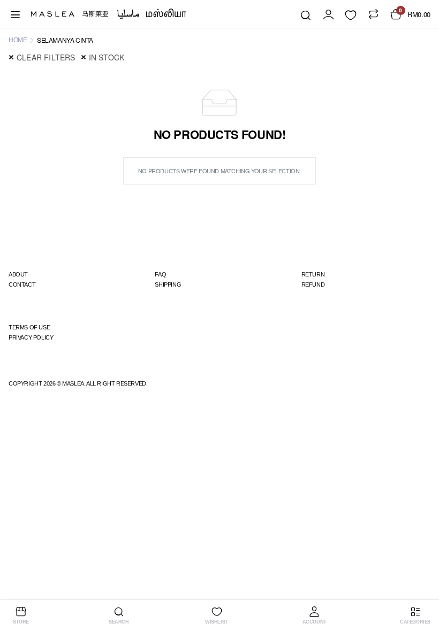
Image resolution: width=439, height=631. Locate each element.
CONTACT (22, 284)
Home (18, 39)
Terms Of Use (29, 327)
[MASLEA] (108, 14)
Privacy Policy (31, 337)
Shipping (168, 284)
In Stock (107, 57)
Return (313, 274)
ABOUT (18, 274)
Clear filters (46, 57)
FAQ (160, 274)
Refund (313, 284)
